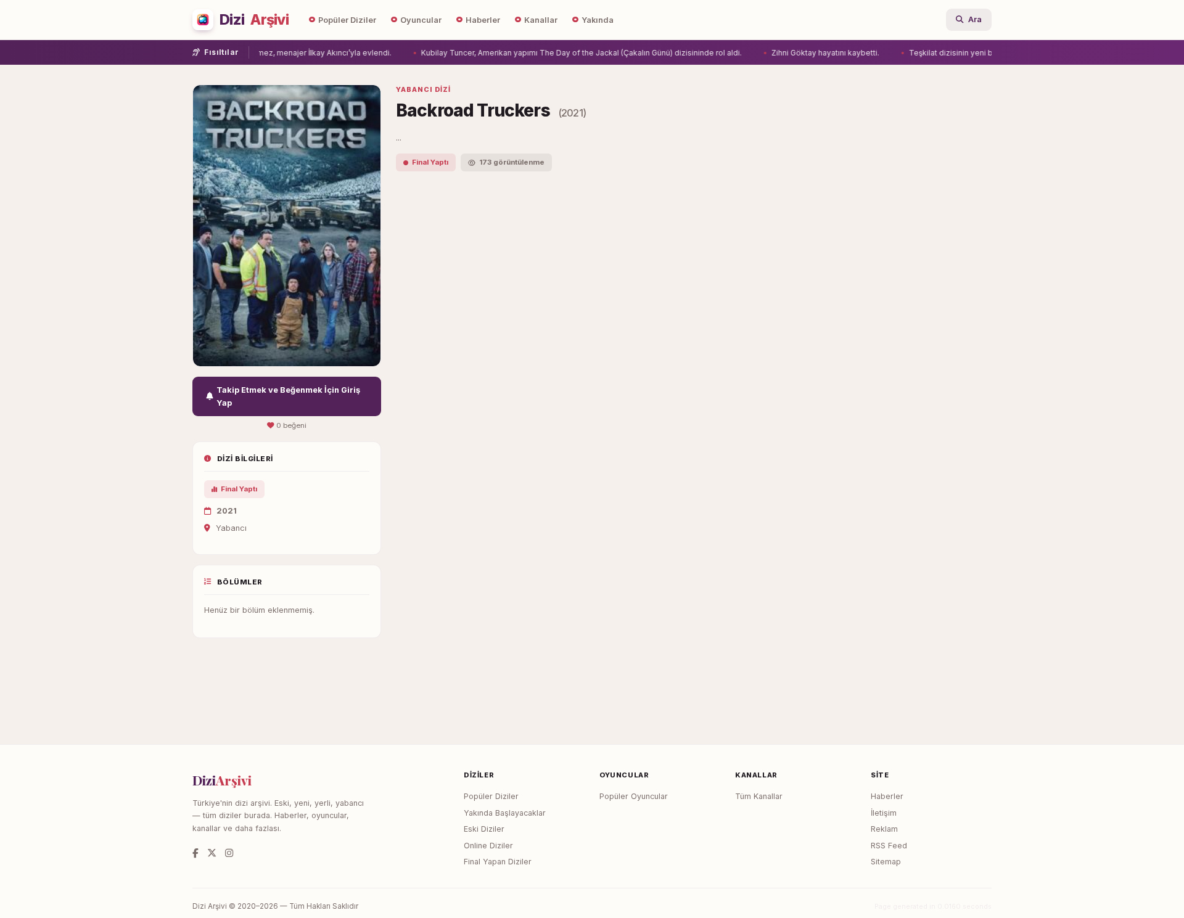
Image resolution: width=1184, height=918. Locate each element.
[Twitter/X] (211, 853)
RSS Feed (889, 845)
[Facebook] (195, 853)
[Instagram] (229, 853)
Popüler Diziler (347, 20)
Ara (975, 19)
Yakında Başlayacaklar (505, 813)
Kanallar (540, 20)
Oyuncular (421, 20)
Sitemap (886, 861)
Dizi (254, 19)
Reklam (884, 829)
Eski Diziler (484, 829)
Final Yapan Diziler (498, 861)
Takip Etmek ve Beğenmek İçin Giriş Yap (288, 396)
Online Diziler (488, 845)
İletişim (884, 813)
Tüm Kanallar (759, 796)
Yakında (598, 20)
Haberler (483, 20)
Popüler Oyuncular (633, 796)
